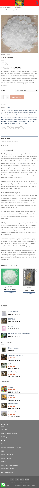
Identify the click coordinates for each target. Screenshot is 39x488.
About (11, 483)
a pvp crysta (24, 110)
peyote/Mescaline (7, 472)
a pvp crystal (31, 110)
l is (23, 163)
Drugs (9, 54)
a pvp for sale (9, 112)
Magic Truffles (6, 458)
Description (5, 138)
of (21, 170)
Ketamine (4, 444)
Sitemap (27, 483)
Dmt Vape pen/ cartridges (9, 433)
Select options (10, 292)
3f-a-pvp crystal (8, 110)
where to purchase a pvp (20, 123)
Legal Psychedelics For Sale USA (11, 447)
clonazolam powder (10, 288)
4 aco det (29, 289)
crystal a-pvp (22, 116)
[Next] (38, 285)
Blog (15, 483)
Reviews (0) (4, 145)
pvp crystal (28, 119)
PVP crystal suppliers (9, 121)
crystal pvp (28, 116)
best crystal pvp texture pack (29, 112)
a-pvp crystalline (17, 112)
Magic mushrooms (7, 454)
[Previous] (1, 285)
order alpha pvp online (19, 119)
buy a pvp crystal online (7, 114)
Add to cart (17, 97)
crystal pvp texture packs (14, 117)
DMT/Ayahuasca (6, 437)
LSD (2, 451)
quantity (4, 90)
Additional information (9, 142)
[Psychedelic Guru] (19, 3)
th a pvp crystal (10, 123)
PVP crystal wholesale (20, 121)
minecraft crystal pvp (26, 117)
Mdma (3, 461)
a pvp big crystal (17, 110)
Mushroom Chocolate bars (9, 465)
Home (3, 54)
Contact (21, 483)
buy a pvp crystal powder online (21, 114)
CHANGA (4, 430)
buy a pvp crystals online (12, 116)
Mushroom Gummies (7, 468)
